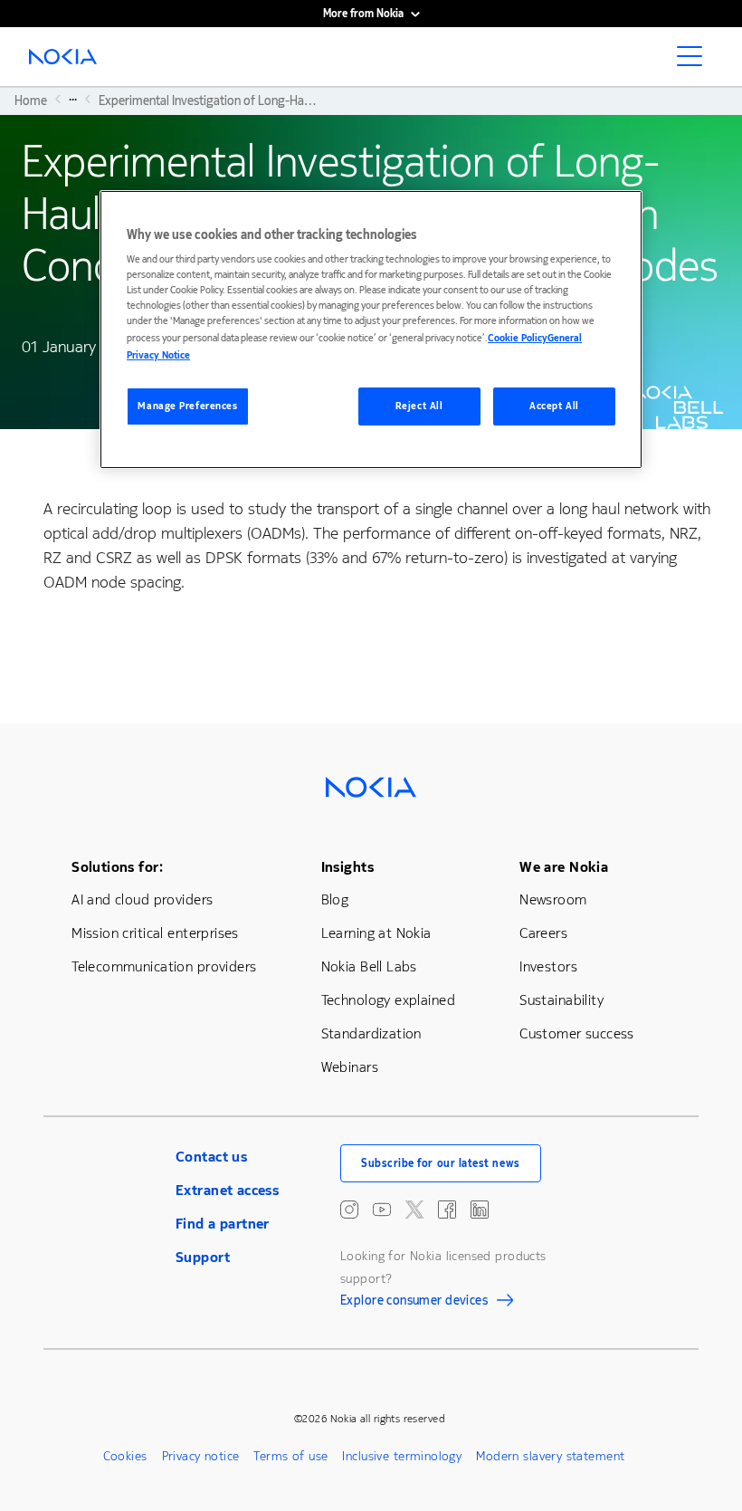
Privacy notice (201, 1456)
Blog (335, 899)
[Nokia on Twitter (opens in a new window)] (414, 1209)
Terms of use (290, 1456)
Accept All (554, 406)
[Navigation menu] (695, 62)
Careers (543, 933)
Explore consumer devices (414, 1303)
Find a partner (223, 1223)
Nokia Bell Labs (369, 966)
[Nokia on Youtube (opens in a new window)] (382, 1209)
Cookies (125, 1456)
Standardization (371, 1033)
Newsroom (552, 899)
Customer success (576, 1033)
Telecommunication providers (163, 966)
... (73, 99)
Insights (347, 866)
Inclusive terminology (401, 1456)
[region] (371, 329)
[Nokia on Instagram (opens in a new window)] (349, 1209)
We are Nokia (563, 866)
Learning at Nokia (376, 933)
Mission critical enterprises (155, 933)
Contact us (211, 1156)
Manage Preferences (187, 406)
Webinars (349, 1067)
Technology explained (388, 1000)
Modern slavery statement (550, 1456)
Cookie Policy (517, 338)
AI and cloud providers (142, 899)
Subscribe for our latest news (440, 1163)
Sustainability (561, 1000)
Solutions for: (117, 866)
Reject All (419, 406)
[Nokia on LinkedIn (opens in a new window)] (480, 1209)
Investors (548, 966)
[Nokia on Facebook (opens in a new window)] (447, 1209)
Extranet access (227, 1190)
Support (203, 1257)
